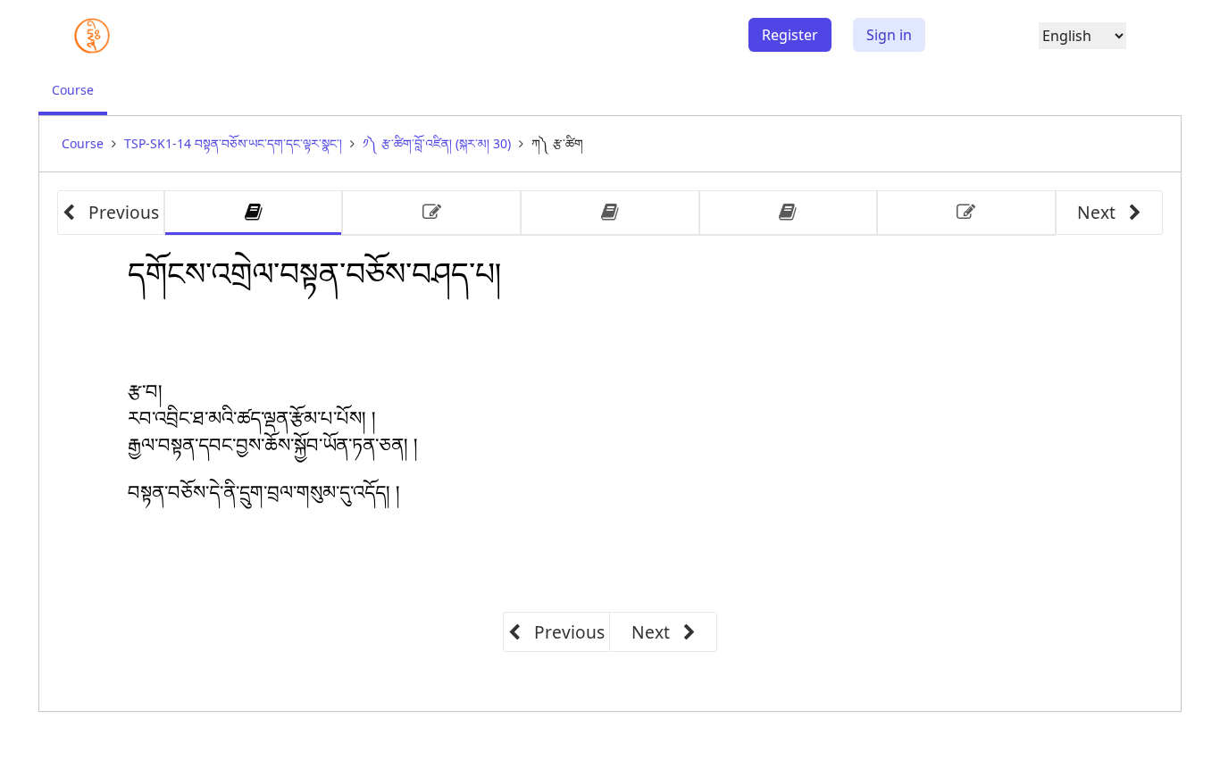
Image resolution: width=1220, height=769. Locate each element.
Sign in (889, 35)
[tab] (253, 213)
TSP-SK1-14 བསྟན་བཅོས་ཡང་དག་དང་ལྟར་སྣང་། (233, 143)
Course (79, 97)
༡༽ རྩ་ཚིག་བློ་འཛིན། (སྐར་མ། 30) (437, 143)
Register (790, 35)
